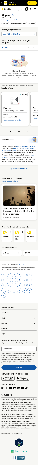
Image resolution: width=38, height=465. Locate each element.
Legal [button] (3, 334)
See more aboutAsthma (9, 181)
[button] (2, 3)
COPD (23, 148)
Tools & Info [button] (5, 313)
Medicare (32, 23)
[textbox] (19, 348)
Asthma (15, 148)
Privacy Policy (31, 361)
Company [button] (4, 329)
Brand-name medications (18, 23)
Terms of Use (10, 361)
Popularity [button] (31, 48)
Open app (32, 3)
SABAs (14, 151)
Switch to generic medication (9, 20)
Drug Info (5, 23)
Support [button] (4, 323)
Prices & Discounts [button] (7, 308)
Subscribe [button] (26, 368)
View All (21, 265)
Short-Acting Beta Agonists (25, 146)
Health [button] (3, 318)
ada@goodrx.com (11, 427)
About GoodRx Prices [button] (20, 169)
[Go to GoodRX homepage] (6, 9)
